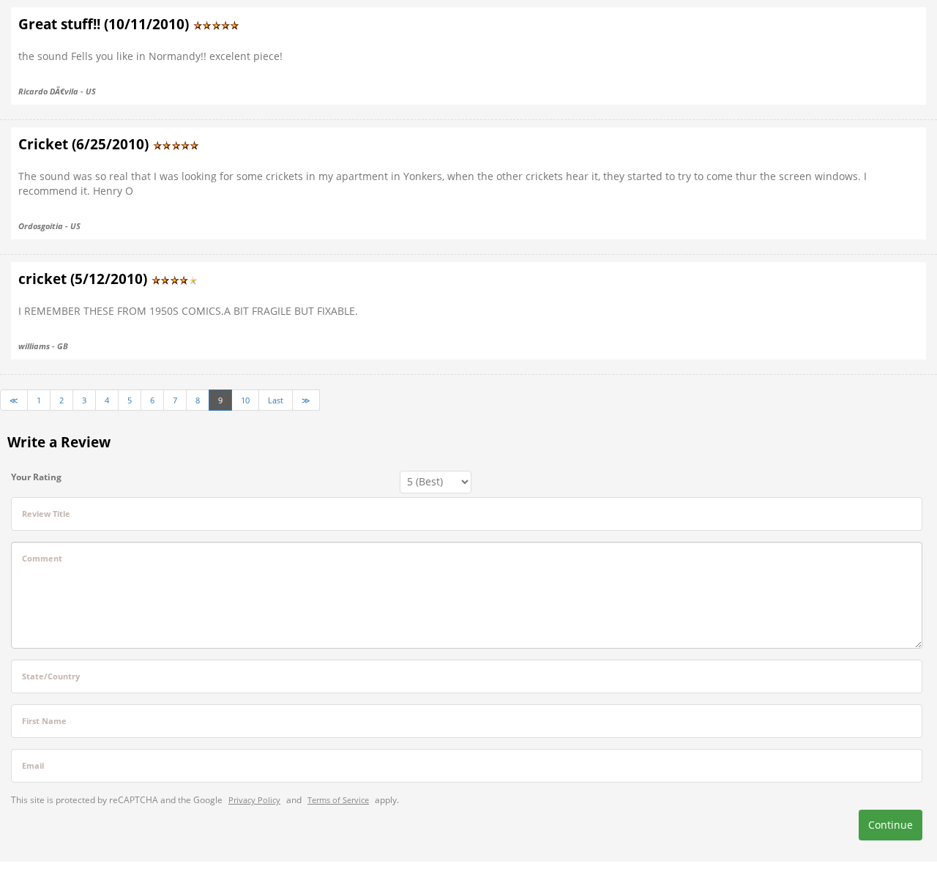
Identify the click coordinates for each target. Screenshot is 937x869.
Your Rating (36, 477)
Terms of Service (338, 799)
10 (245, 400)
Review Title (46, 513)
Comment (42, 558)
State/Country (51, 676)
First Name (44, 720)
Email (33, 765)
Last (275, 400)
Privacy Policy (254, 799)
